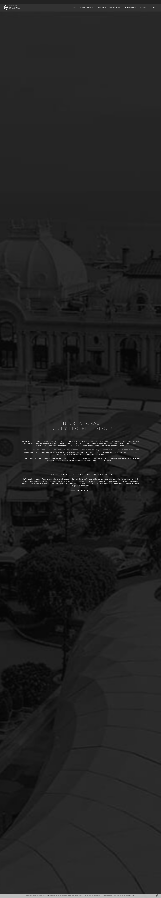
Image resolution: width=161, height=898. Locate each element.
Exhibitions (101, 7)
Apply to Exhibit (130, 7)
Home (74, 7)
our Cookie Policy (130, 895)
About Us (143, 7)
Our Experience (114, 7)
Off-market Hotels (86, 7)
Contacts (153, 7)
